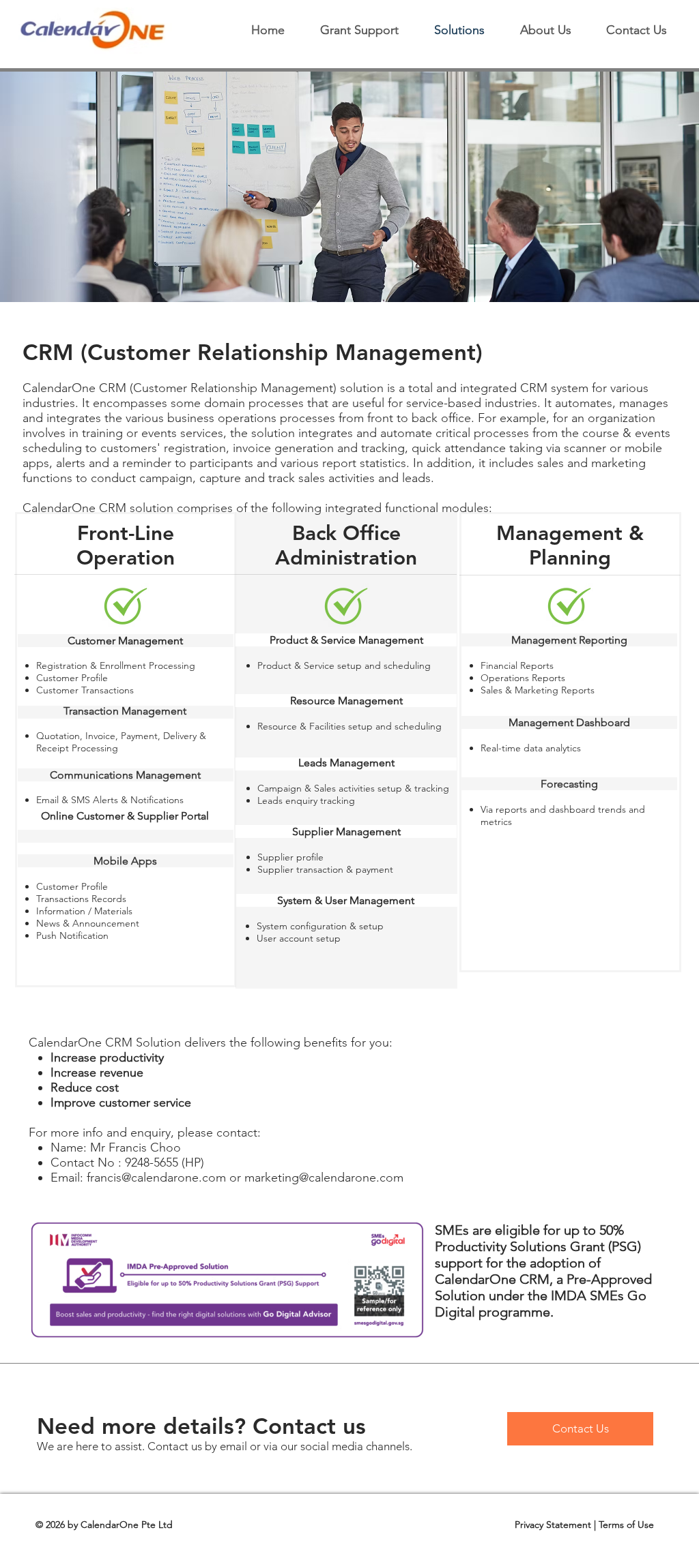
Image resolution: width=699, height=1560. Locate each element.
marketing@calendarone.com (323, 1177)
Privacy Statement (553, 1524)
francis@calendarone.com (156, 1177)
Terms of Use (626, 1524)
